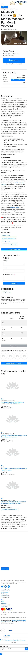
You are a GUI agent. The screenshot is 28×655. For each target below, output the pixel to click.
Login (10, 630)
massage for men (6, 235)
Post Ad (5, 569)
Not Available (14, 346)
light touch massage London (9, 238)
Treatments (14, 642)
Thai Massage (4, 593)
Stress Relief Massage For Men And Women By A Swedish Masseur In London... (13, 502)
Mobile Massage (4, 592)
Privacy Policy (4, 606)
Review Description (9, 274)
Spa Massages (21, 640)
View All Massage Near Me (9, 509)
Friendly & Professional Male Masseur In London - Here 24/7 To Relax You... (12, 403)
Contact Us (3, 603)
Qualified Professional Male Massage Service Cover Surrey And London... (14, 436)
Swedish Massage (5, 595)
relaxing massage (6, 241)
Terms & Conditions (5, 605)
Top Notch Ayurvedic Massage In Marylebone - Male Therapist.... (14, 469)
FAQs (2, 601)
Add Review (14, 283)
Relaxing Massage (6, 292)
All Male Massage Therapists (13, 363)
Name (5, 268)
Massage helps (14, 207)
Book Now (14, 60)
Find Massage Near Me (8, 640)
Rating (5, 260)
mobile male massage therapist (9, 244)
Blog (2, 599)
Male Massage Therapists (18, 79)
